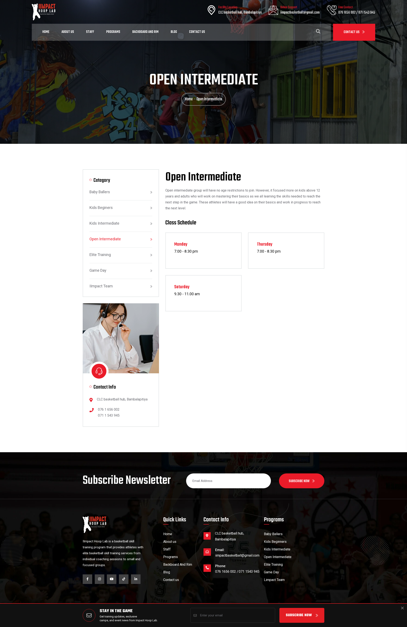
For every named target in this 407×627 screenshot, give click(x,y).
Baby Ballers (99, 192)
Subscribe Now (299, 615)
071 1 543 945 (109, 415)
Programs (113, 32)
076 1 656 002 (109, 409)
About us (169, 542)
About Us (67, 32)
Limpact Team (274, 580)
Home (45, 32)
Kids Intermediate (104, 223)
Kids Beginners (275, 542)
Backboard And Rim (177, 565)
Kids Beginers (101, 207)
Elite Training (100, 254)
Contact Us (352, 32)
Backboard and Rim (145, 32)
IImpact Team (101, 286)
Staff (90, 32)
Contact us (171, 580)
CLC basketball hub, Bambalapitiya (240, 13)
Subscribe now (299, 481)
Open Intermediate (105, 239)
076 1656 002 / (348, 13)
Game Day (97, 270)
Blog (174, 32)
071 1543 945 (366, 13)
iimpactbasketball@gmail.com (300, 13)
